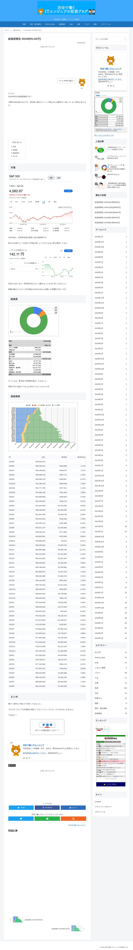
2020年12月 (111, 537)
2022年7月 (111, 440)
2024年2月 (111, 349)
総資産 (15, 150)
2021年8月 (111, 496)
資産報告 (12, 765)
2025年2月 (111, 288)
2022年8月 (111, 435)
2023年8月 (111, 379)
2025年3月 (111, 283)
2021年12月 (111, 476)
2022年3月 (111, 460)
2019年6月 (111, 628)
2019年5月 (111, 633)
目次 (14, 142)
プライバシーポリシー (103, 807)
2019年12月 (111, 598)
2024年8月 (111, 318)
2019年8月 (111, 618)
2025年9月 (111, 252)
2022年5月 (111, 450)
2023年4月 (111, 399)
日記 (111, 693)
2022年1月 (111, 471)
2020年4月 (111, 577)
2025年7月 (111, 262)
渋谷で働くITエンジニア (33, 745)
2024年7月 (111, 323)
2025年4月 (111, 277)
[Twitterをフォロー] (24, 758)
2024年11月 (111, 303)
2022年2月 (111, 465)
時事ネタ (111, 698)
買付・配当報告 (111, 708)
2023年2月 (111, 410)
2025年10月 (111, 247)
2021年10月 (111, 486)
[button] (125, 39)
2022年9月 (111, 430)
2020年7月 (111, 562)
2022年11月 (111, 420)
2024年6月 (111, 328)
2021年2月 (111, 526)
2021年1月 (111, 532)
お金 (111, 663)
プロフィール (100, 812)
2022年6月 (111, 445)
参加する (123, 781)
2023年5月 (111, 394)
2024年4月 (111, 338)
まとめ (15, 156)
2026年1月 (111, 237)
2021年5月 (111, 511)
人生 (111, 678)
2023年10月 (111, 369)
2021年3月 (111, 521)
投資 (111, 688)
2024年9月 (111, 313)
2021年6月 (111, 506)
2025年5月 (111, 272)
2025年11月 (111, 242)
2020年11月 (111, 542)
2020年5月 (111, 572)
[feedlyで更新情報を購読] (27, 758)
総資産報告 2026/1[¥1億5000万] (107, 202)
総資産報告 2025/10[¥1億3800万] (108, 212)
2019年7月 (111, 623)
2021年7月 (111, 501)
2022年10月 (111, 425)
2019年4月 (111, 638)
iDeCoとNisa (111, 658)
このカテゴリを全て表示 (111, 778)
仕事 (111, 683)
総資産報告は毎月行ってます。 (35, 753)
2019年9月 (111, 613)
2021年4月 (111, 516)
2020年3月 (111, 582)
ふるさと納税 (111, 668)
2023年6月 (111, 389)
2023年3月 (111, 404)
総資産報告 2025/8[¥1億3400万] (107, 223)
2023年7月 (111, 384)
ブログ (111, 673)
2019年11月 (111, 603)
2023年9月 (111, 374)
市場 (14, 147)
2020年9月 (111, 552)
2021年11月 (111, 481)
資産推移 (16, 153)
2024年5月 (111, 333)
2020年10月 (111, 547)
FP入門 (111, 652)
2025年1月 (111, 293)
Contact (98, 802)
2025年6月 (111, 267)
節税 (111, 703)
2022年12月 (111, 415)
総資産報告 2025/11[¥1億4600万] (108, 207)
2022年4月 (111, 455)
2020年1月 (111, 593)
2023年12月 (111, 359)
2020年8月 (111, 557)
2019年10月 (111, 608)
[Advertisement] (47, 62)
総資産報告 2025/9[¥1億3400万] (107, 218)
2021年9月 (111, 491)
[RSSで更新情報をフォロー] (29, 758)
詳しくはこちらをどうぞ (104, 135)
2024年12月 (111, 298)
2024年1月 (111, 354)
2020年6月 (111, 567)
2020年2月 (111, 587)
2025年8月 (111, 257)
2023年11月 (111, 364)
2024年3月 (111, 343)
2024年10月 (111, 308)
